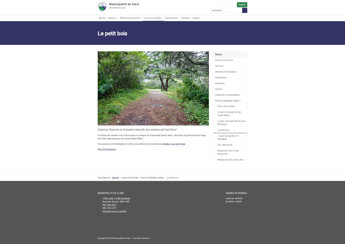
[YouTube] (111, 218)
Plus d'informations (107, 149)
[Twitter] (105, 218)
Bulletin (218, 89)
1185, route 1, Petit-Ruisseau (116, 198)
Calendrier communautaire (227, 95)
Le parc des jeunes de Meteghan (227, 137)
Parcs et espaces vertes (227, 100)
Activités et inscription (225, 71)
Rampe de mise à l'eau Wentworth (228, 152)
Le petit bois (223, 130)
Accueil (102, 18)
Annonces (220, 83)
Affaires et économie (130, 18)
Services (219, 66)
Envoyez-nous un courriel (114, 211)
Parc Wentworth (224, 145)
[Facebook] (99, 218)
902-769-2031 (109, 205)
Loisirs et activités (152, 18)
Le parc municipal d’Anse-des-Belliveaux (231, 123)
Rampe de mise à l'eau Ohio (230, 159)
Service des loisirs (224, 60)
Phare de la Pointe (226, 106)
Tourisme (185, 18)
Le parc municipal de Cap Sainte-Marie (229, 114)
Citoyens (112, 18)
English (242, 4)
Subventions (221, 77)
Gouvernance (171, 18)
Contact (195, 18)
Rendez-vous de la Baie (174, 144)
